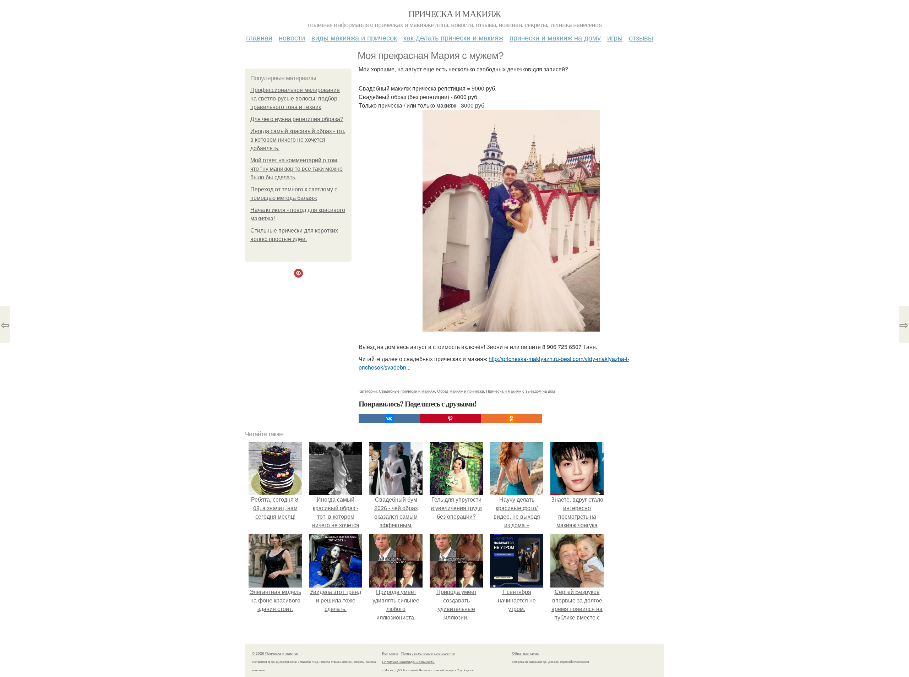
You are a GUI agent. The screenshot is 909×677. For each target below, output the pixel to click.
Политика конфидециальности (408, 661)
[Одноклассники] (511, 418)
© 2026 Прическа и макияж (275, 653)
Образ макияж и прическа (460, 391)
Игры (614, 37)
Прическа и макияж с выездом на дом (520, 391)
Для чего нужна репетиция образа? (296, 119)
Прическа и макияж (454, 13)
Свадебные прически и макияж (407, 391)
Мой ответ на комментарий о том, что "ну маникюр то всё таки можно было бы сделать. (296, 168)
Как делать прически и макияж (453, 37)
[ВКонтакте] (389, 418)
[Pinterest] (450, 418)
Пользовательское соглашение (428, 653)
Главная (259, 37)
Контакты (390, 653)
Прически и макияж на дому (555, 37)
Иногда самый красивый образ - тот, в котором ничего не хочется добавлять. (297, 139)
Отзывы (641, 37)
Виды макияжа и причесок (354, 37)
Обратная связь (525, 653)
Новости (292, 37)
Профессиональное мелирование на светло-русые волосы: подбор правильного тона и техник (295, 98)
